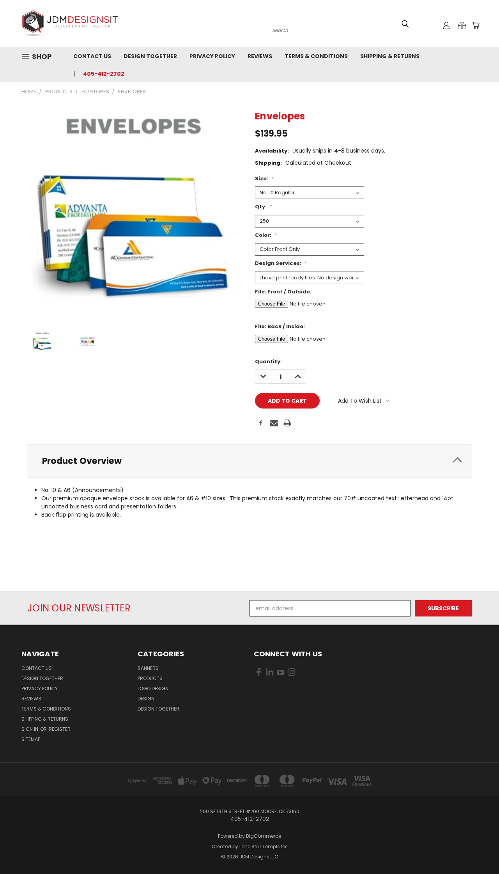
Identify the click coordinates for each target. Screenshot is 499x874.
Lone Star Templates (263, 846)
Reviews (260, 56)
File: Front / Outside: (283, 291)
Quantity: (268, 361)
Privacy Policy (212, 56)
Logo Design (153, 688)
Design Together (150, 56)
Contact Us (92, 56)
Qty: (263, 206)
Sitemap (30, 739)
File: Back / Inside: (280, 326)
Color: (266, 235)
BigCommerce (263, 836)
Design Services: (281, 263)
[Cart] (476, 25)
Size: (264, 178)
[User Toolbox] (446, 25)
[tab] (249, 461)
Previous (478, 849)
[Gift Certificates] (462, 25)
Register (60, 729)
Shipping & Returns (389, 56)
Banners (148, 668)
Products (150, 678)
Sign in (30, 729)
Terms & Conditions (316, 56)
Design (146, 698)
